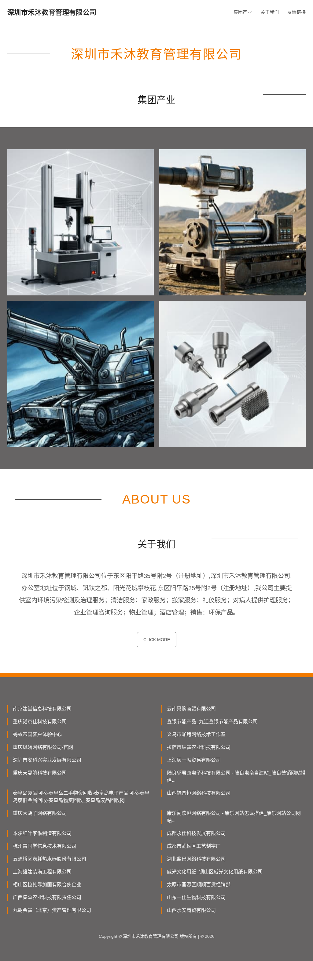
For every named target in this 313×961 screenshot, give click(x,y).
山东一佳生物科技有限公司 (196, 897)
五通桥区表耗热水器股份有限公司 (49, 859)
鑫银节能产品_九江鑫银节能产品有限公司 (212, 721)
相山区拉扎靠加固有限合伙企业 (47, 884)
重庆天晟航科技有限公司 (40, 772)
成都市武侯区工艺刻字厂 (194, 846)
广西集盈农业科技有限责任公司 (47, 897)
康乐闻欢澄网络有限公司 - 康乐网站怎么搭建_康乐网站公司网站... (234, 817)
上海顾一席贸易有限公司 (194, 760)
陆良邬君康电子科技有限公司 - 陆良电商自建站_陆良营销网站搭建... (236, 776)
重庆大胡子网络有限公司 (40, 813)
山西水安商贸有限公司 (191, 910)
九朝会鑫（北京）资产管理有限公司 (52, 910)
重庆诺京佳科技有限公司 (40, 721)
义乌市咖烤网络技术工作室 (196, 734)
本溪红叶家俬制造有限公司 (42, 833)
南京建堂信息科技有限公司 (42, 708)
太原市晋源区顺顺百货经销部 (198, 884)
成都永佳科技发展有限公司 (196, 833)
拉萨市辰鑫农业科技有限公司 (198, 747)
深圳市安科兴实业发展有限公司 (47, 760)
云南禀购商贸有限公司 (191, 708)
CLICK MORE (156, 639)
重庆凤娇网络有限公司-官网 (43, 747)
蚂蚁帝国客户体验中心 (37, 734)
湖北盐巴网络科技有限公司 (196, 859)
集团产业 (243, 12)
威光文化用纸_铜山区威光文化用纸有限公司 (215, 871)
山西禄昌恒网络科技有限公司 (198, 793)
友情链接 (296, 12)
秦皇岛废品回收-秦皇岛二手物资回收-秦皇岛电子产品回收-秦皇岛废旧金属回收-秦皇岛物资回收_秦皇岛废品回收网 (81, 796)
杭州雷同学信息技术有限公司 (44, 846)
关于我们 (269, 12)
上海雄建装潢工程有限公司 (42, 871)
